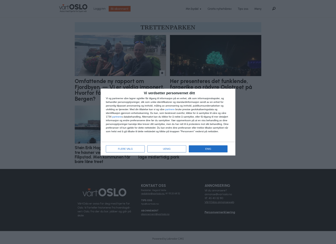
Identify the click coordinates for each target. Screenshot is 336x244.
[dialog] (168, 122)
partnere (170, 109)
